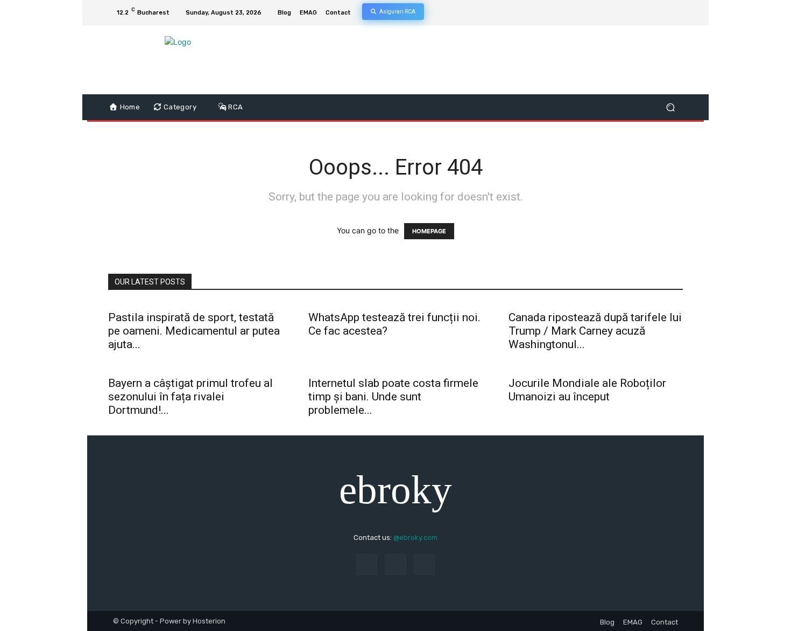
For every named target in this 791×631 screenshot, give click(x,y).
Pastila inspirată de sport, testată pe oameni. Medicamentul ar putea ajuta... (194, 331)
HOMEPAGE (429, 231)
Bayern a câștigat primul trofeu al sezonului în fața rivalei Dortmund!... (190, 397)
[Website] (676, 12)
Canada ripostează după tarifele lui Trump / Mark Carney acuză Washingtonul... (595, 331)
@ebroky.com (415, 537)
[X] (663, 12)
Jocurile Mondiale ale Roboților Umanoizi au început (587, 390)
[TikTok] (650, 12)
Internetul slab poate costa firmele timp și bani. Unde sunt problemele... (393, 397)
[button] (670, 107)
